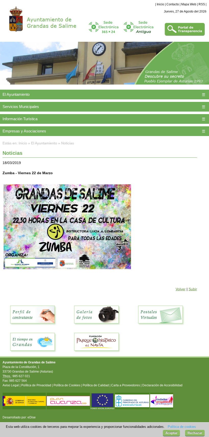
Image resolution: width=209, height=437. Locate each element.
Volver (181, 289)
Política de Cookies (67, 385)
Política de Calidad (96, 385)
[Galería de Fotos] (96, 326)
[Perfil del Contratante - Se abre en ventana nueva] (32, 326)
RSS (202, 4)
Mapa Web (188, 4)
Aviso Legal (11, 385)
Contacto (172, 4)
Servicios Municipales (21, 106)
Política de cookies (182, 427)
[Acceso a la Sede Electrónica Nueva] (104, 35)
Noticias (67, 143)
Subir (193, 289)
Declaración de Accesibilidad (162, 385)
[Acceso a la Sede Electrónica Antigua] (138, 35)
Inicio (160, 4)
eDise (32, 417)
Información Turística (20, 119)
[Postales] (160, 326)
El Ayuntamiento (16, 94)
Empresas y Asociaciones (24, 131)
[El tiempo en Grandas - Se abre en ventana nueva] (32, 353)
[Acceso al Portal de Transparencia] (184, 35)
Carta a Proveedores (125, 385)
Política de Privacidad (36, 385)
